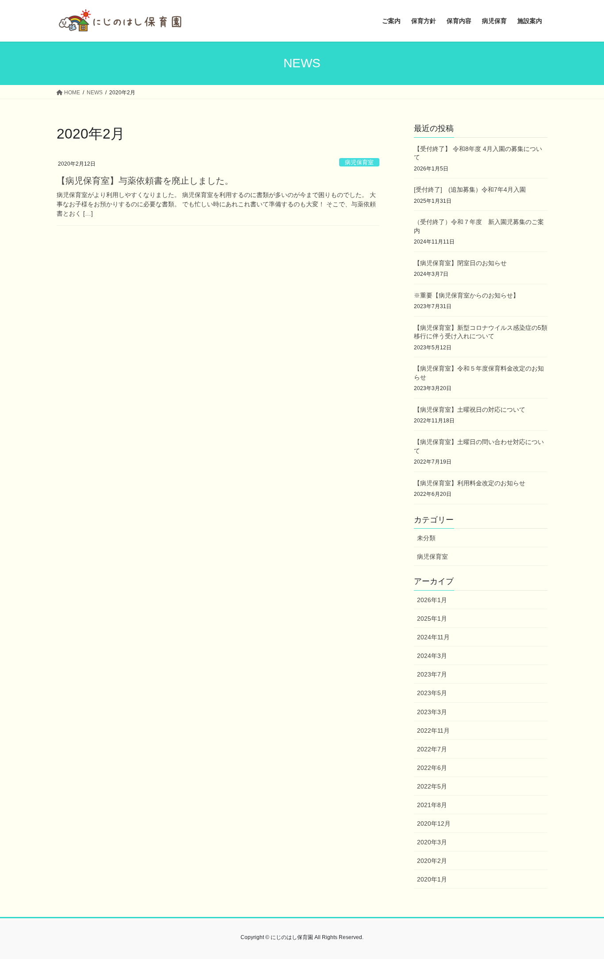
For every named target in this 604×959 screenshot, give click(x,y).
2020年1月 (432, 879)
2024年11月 (433, 637)
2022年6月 (432, 767)
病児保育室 (359, 162)
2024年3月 (432, 655)
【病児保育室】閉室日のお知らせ (460, 263)
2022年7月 (432, 749)
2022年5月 (432, 786)
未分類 (426, 537)
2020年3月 (432, 842)
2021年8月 (432, 804)
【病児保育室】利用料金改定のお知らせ (469, 483)
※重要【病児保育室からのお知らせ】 (466, 295)
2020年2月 (432, 860)
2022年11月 (433, 730)
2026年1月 (432, 599)
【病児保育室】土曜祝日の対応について (469, 409)
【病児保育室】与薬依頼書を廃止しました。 (145, 181)
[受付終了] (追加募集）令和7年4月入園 (470, 189)
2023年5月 (432, 692)
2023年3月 (432, 711)
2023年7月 (432, 674)
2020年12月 (434, 823)
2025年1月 (432, 618)
